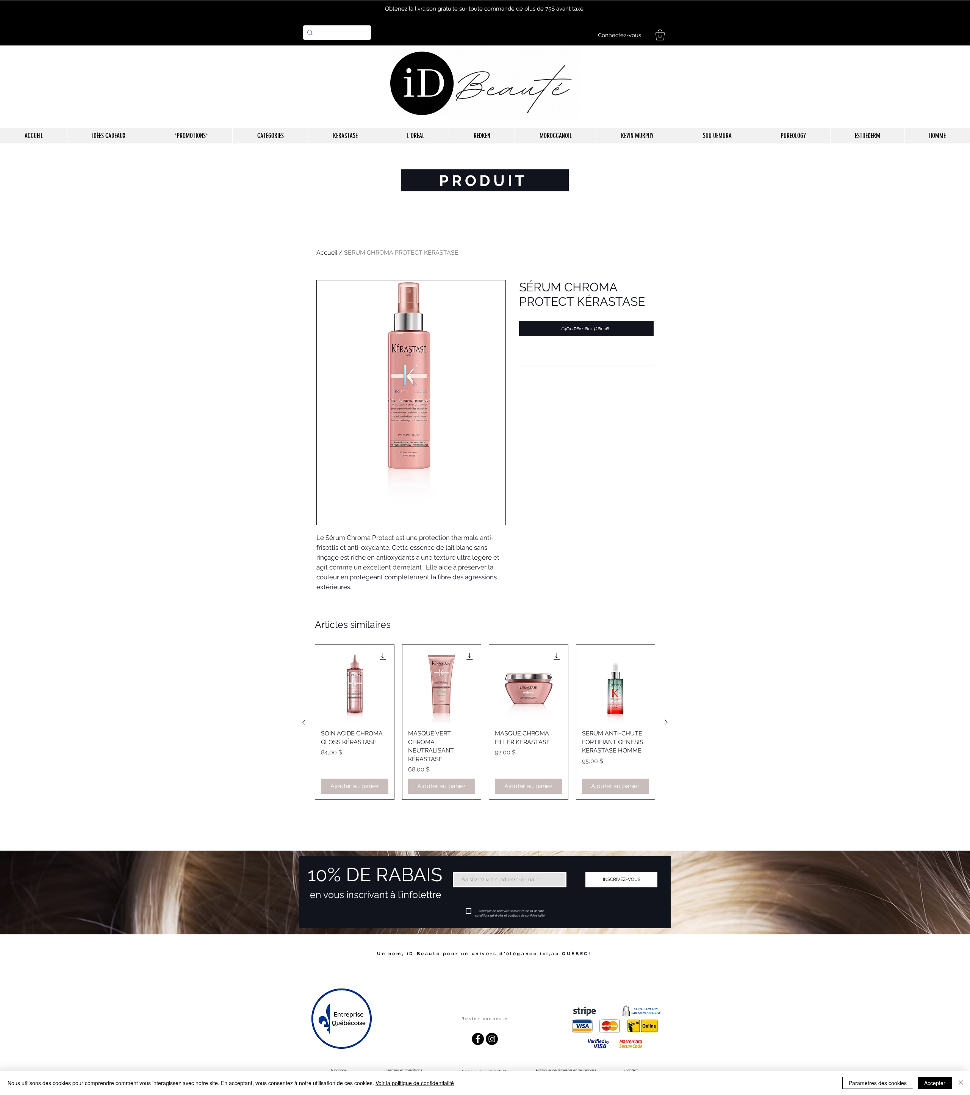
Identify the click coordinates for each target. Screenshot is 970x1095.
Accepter (934, 1083)
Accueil (326, 252)
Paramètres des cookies (878, 1083)
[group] (485, 722)
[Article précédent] (303, 722)
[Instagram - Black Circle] (492, 1039)
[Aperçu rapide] (354, 684)
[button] (660, 35)
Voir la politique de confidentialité (414, 1083)
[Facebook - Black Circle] (478, 1039)
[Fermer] (960, 1083)
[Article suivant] (666, 722)
